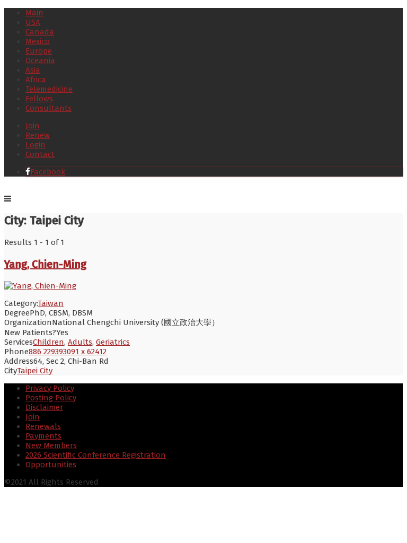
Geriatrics (113, 342)
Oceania (40, 60)
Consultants (48, 108)
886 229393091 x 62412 (68, 351)
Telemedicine (49, 89)
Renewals (43, 426)
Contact (40, 154)
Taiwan (51, 303)
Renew (37, 135)
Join (32, 125)
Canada (39, 32)
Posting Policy (50, 397)
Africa (35, 79)
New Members (51, 445)
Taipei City (34, 370)
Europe (38, 51)
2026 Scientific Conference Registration (95, 455)
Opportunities (50, 464)
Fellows (39, 98)
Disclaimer (44, 407)
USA (32, 22)
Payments (43, 436)
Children (48, 342)
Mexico (37, 41)
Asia (32, 70)
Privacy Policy (49, 388)
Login (35, 145)
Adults (80, 342)
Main (34, 12)
